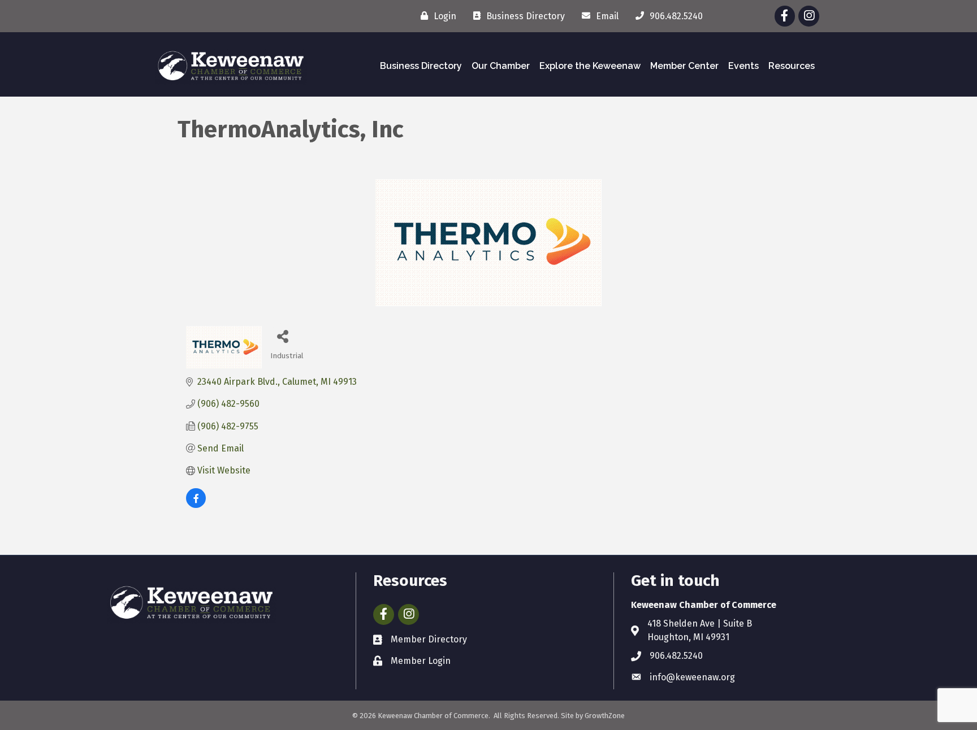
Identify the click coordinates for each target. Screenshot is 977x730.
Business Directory (421, 65)
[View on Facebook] (196, 504)
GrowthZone (605, 715)
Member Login (421, 660)
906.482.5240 (676, 655)
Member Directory (429, 639)
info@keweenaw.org (692, 677)
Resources (791, 65)
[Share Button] (283, 336)
